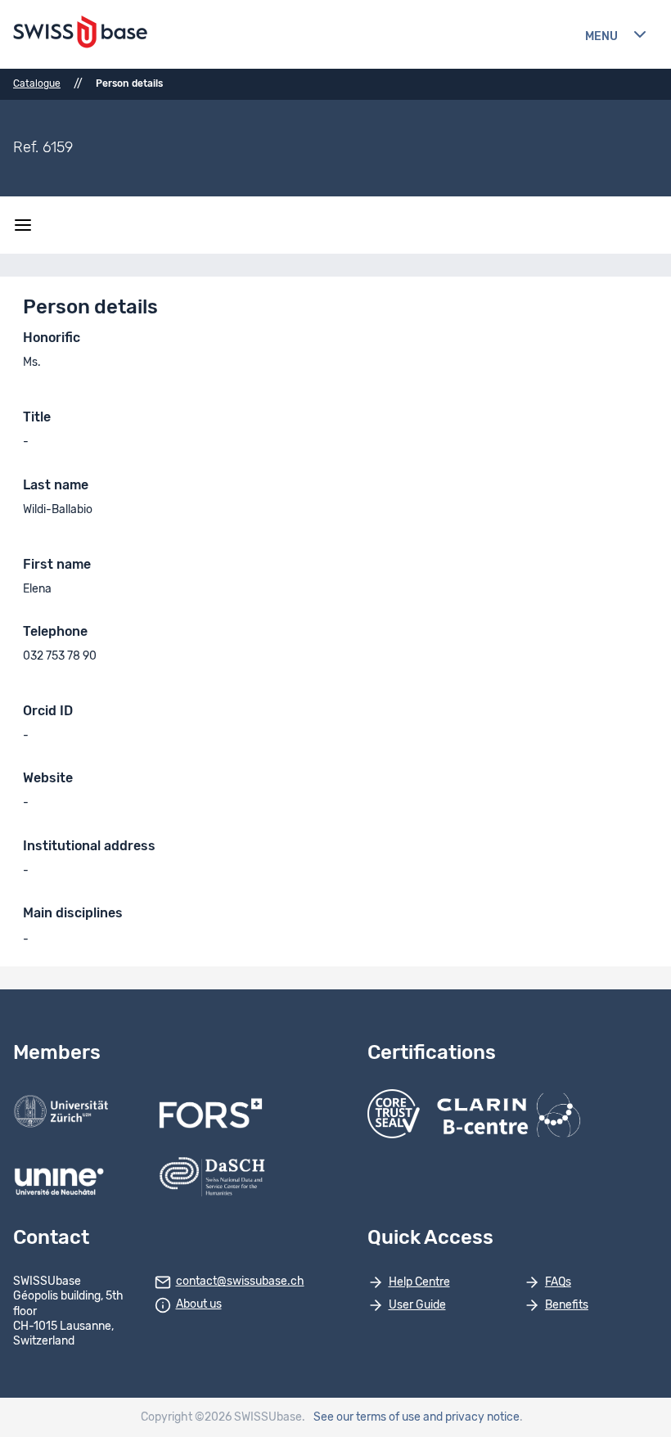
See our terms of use (367, 1417)
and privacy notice (471, 1417)
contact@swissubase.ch (240, 1281)
